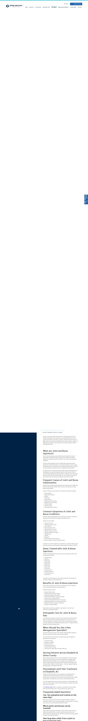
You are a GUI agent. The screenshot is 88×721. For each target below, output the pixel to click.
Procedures (54, 7)
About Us (31, 7)
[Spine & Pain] (14, 6)
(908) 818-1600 (48, 687)
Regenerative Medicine (63, 7)
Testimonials (73, 7)
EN (67, 3)
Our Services (38, 7)
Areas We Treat (46, 7)
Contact (80, 7)
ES (64, 3)
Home (26, 7)
